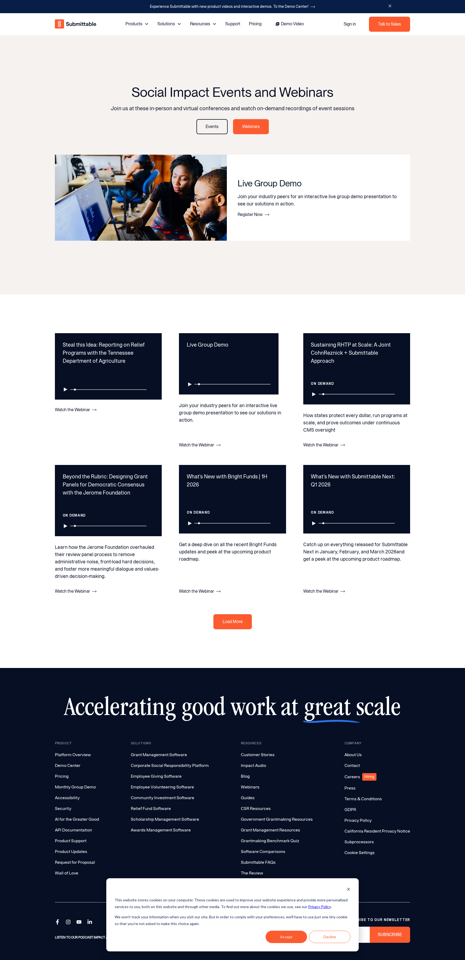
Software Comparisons (263, 851)
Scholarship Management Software (165, 819)
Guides (248, 798)
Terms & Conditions (363, 799)
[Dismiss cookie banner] (348, 890)
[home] (76, 24)
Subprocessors (359, 842)
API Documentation (73, 830)
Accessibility (67, 798)
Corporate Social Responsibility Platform (170, 765)
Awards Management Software (161, 830)
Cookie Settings (359, 852)
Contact (352, 765)
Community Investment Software (162, 798)
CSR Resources (256, 808)
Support (232, 23)
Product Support (70, 841)
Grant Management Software (159, 755)
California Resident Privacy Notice (377, 831)
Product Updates (71, 851)
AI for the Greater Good (77, 819)
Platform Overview (73, 755)
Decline (329, 936)
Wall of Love (66, 873)
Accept (286, 936)
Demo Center (67, 765)
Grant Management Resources (270, 830)
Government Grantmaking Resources (277, 819)
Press (349, 788)
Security (63, 808)
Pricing (255, 23)
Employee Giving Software (156, 776)
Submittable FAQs (258, 862)
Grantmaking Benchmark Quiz (270, 841)
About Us (353, 755)
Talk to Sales (389, 24)
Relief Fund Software (151, 808)
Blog (245, 776)
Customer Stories (257, 755)
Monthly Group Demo (75, 787)
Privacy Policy (319, 906)
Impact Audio (253, 765)
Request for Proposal (75, 862)
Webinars (250, 787)
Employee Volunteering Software (162, 787)
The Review (252, 873)
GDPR (350, 809)
